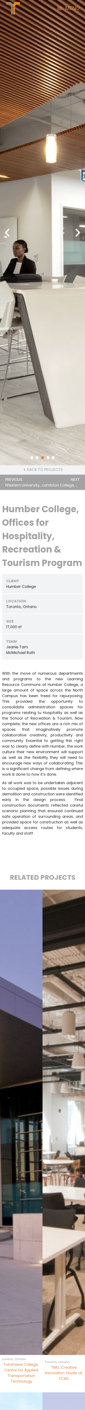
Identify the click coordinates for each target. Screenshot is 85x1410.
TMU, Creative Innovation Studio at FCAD (63, 1373)
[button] (68, 8)
